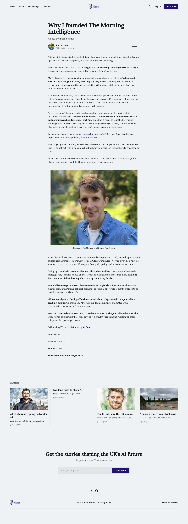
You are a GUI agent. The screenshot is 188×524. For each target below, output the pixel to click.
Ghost (175, 502)
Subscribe (171, 6)
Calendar (47, 6)
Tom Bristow (62, 45)
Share (134, 46)
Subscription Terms (86, 502)
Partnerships (33, 6)
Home (12, 6)
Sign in (158, 6)
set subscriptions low (83, 134)
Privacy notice (104, 502)
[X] (91, 490)
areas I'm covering (99, 99)
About (21, 6)
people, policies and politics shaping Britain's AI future (89, 71)
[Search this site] (150, 6)
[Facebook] (96, 490)
